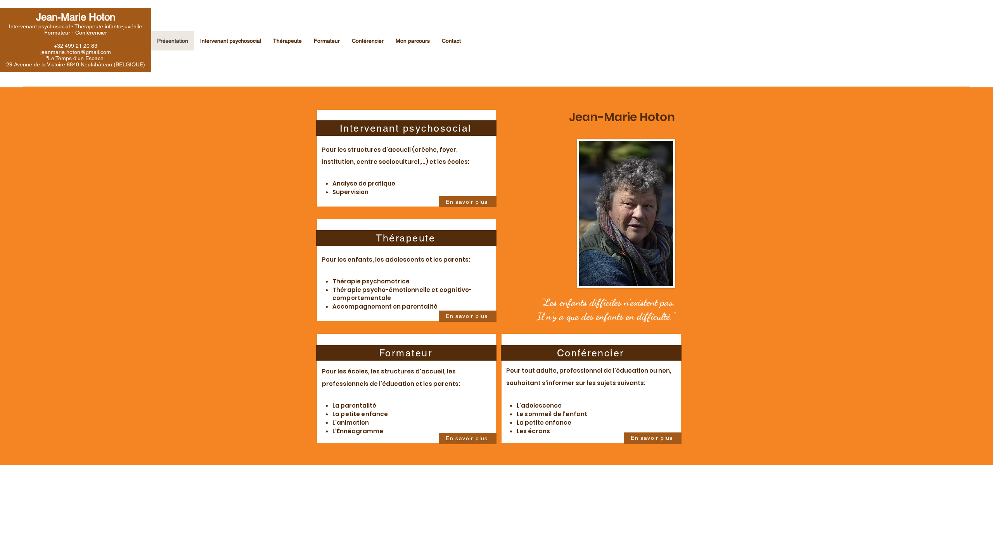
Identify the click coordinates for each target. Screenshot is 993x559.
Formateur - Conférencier (75, 33)
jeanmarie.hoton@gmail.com (75, 52)
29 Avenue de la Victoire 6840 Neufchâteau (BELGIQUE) (75, 64)
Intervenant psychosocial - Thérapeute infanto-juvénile (75, 26)
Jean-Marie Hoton (75, 17)
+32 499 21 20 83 (75, 46)
